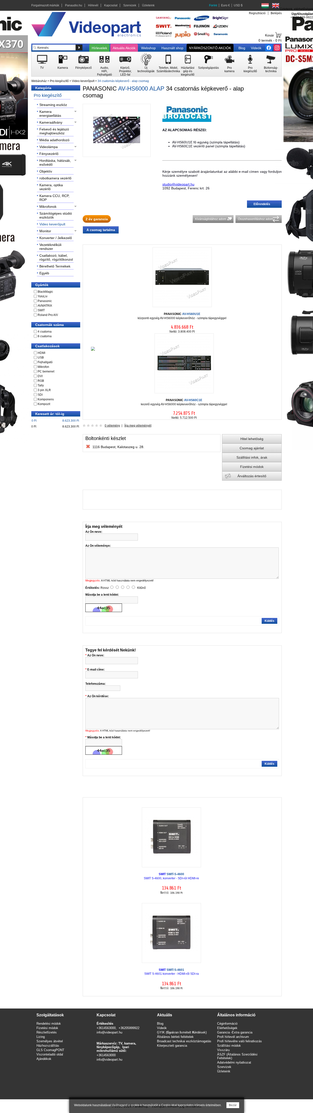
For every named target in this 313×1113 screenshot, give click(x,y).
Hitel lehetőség (251, 439)
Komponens (46, 399)
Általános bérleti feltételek (175, 1037)
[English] (275, 5)
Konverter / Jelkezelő (55, 238)
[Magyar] (265, 5)
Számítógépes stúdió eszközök (55, 215)
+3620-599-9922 (302, 17)
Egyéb (44, 273)
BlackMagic (45, 291)
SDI (40, 394)
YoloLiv (42, 296)
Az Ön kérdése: (98, 696)
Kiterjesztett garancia (172, 1045)
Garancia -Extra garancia (234, 1032)
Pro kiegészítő (59, 81)
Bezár (233, 1105)
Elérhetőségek (227, 1028)
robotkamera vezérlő (55, 178)
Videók (256, 48)
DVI (40, 376)
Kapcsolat (110, 5)
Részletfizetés (46, 1032)
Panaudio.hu (73, 5)
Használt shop (172, 48)
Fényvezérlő (48, 154)
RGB (41, 381)
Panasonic (45, 301)
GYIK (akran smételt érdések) (182, 1032)
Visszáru (223, 1050)
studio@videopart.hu (178, 184)
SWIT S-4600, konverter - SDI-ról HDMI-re (171, 876)
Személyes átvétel (49, 1041)
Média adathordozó (54, 140)
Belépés (276, 13)
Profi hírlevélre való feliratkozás (239, 1041)
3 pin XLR (44, 390)
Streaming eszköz (53, 105)
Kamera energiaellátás (50, 113)
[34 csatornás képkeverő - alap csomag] (116, 152)
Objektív (45, 171)
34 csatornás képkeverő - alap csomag (123, 81)
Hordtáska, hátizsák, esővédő (55, 162)
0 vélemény (112, 425)
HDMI (41, 353)
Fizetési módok (252, 467)
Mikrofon (43, 367)
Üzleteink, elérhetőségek (296, 9)
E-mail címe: (96, 669)
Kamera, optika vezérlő (51, 187)
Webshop (148, 48)
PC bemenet (46, 371)
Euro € (225, 5)
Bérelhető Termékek (54, 266)
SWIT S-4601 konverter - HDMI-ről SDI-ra (171, 972)
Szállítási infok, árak (251, 457)
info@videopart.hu (109, 1032)
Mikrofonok (47, 207)
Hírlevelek (99, 48)
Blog (241, 48)
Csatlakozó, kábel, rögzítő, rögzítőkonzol (56, 257)
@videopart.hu (112, 1059)
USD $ (238, 5)
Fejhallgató (45, 362)
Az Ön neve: (95, 655)
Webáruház (39, 81)
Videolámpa (48, 147)
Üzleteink (148, 5)
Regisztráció (257, 13)
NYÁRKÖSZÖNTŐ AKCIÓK (210, 48)
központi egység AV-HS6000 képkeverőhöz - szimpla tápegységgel (182, 316)
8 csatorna (45, 336)
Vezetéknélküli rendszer (50, 247)
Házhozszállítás (47, 1045)
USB (41, 357)
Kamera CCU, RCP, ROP (54, 198)
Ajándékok (43, 1059)
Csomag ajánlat (252, 448)
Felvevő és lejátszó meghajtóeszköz (54, 131)
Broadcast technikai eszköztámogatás (184, 1041)
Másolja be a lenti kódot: (104, 737)
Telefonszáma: (95, 683)
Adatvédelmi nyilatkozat (234, 1062)
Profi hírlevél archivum (233, 1037)
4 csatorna (45, 331)
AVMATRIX (45, 305)
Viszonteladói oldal (49, 1054)
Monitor (45, 231)
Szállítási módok (229, 1045)
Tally (41, 385)
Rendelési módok (48, 1023)
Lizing (40, 1037)
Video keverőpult (83, 81)
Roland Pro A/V (48, 315)
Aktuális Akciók (124, 48)
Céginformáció (227, 1023)
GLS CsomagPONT (50, 1050)
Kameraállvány (50, 122)
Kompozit (44, 404)
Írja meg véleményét (137, 425)
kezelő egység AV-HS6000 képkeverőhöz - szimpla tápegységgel (184, 402)
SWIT (41, 310)
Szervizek (129, 5)
